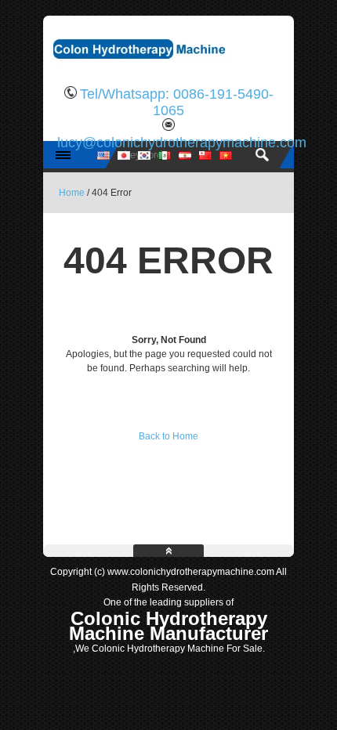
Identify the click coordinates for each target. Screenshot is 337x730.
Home (72, 192)
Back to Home (168, 436)
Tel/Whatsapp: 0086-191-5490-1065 (177, 102)
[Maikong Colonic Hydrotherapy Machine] (168, 66)
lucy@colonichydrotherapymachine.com (181, 142)
